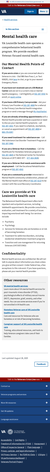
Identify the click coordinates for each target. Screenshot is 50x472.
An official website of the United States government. (26, 2)
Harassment (39, 443)
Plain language (33, 447)
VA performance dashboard (13, 458)
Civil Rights (20, 440)
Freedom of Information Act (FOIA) (16, 443)
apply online (15, 97)
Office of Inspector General (12, 447)
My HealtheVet (40, 111)
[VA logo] (3, 11)
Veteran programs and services (13, 394)
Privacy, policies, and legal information (18, 451)
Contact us (5, 386)
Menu (42, 11)
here (15, 79)
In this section (12, 29)
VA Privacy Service (9, 454)
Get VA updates (7, 411)
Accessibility (6, 440)
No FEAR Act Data (27, 454)
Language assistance (9, 419)
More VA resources (8, 402)
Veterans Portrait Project (12, 461)
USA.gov (41, 454)
